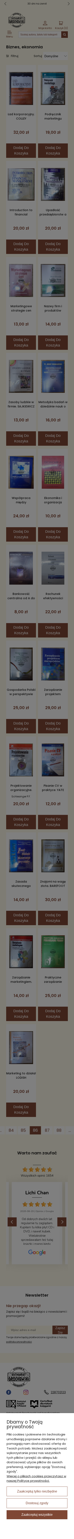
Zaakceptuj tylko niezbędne (37, 1491)
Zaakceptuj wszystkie (37, 1514)
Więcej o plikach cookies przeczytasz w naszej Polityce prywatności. (36, 1478)
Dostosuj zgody (37, 1503)
